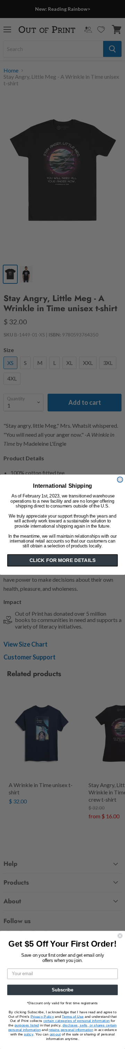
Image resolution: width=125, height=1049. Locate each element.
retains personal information (71, 1029)
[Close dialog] (120, 479)
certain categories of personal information (76, 1021)
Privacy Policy (42, 1016)
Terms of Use (72, 1016)
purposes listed (27, 1025)
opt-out (55, 1034)
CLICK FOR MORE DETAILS (62, 560)
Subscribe (62, 989)
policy (28, 1034)
